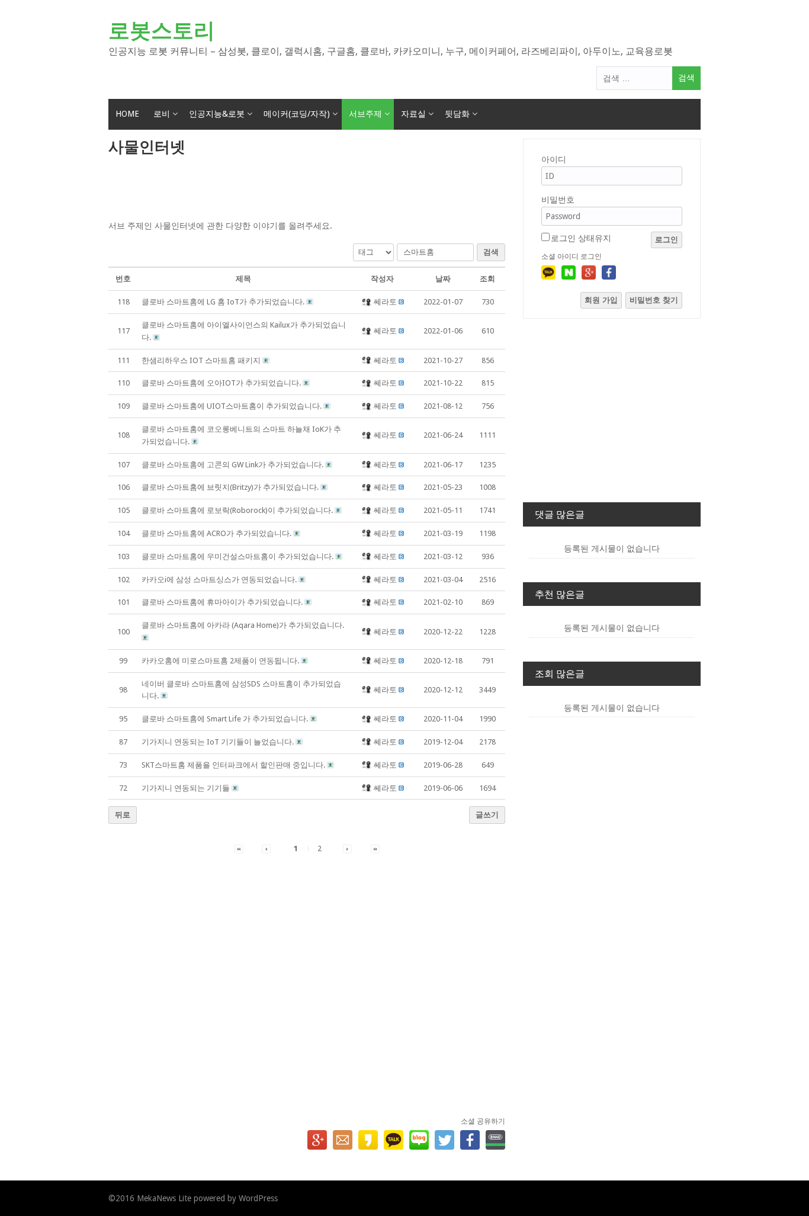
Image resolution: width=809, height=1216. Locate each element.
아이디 (553, 159)
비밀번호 (557, 199)
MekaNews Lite (164, 1198)
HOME (127, 113)
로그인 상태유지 (581, 238)
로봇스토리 (161, 30)
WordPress (258, 1198)
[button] (367, 301)
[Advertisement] (306, 189)
